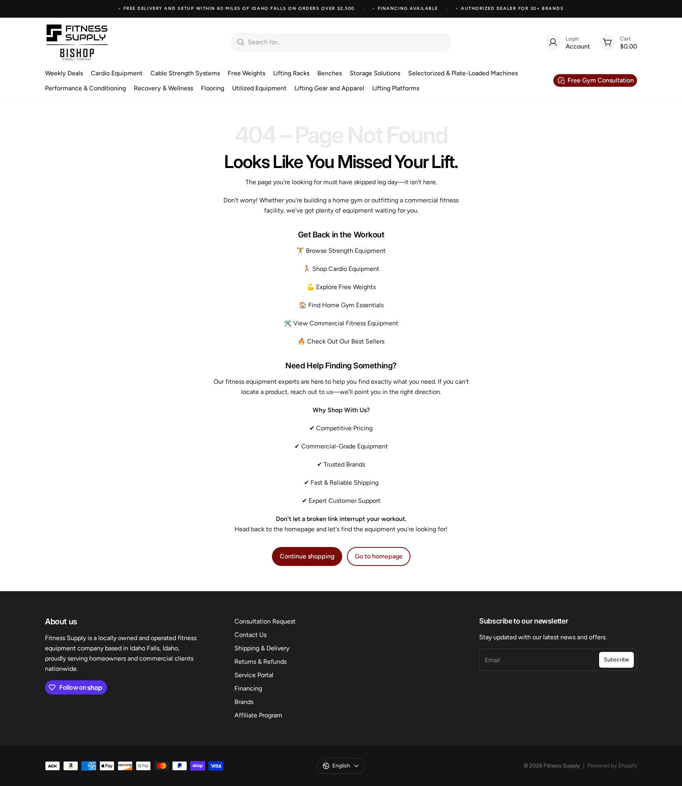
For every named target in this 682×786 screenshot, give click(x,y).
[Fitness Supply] (77, 42)
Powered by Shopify (612, 765)
